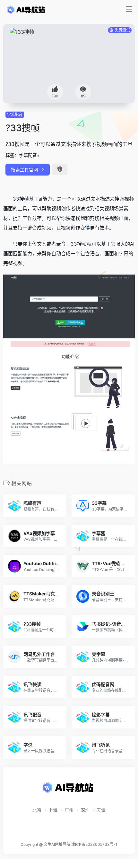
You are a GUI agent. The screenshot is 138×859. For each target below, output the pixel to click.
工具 (22, 208)
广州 (69, 810)
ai (40, 199)
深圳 (85, 810)
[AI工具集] (26, 9)
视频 (129, 199)
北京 (36, 810)
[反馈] (59, 169)
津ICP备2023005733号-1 (94, 844)
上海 (52, 810)
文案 (42, 244)
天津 (101, 810)
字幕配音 (14, 114)
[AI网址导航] (69, 789)
